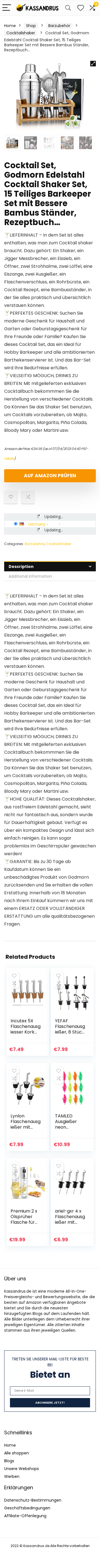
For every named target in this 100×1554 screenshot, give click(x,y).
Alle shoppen (16, 1453)
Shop (31, 25)
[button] (93, 63)
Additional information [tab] (30, 576)
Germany (37, 524)
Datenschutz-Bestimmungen (32, 1500)
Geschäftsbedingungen (27, 1508)
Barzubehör (59, 25)
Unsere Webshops (21, 1468)
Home (10, 25)
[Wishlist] (80, 7)
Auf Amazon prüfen (50, 475)
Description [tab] (21, 566)
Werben (11, 1476)
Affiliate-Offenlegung (25, 1516)
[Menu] (6, 8)
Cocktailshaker (20, 33)
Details (9, 458)
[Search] (68, 8)
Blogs (9, 1461)
